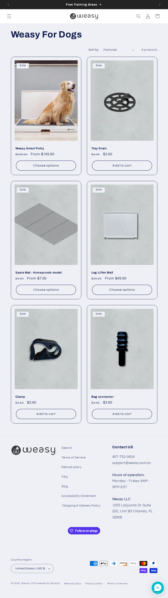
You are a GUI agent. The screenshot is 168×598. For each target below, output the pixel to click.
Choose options (46, 165)
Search (66, 447)
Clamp (20, 397)
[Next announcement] (159, 4)
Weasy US (27, 583)
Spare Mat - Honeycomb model (38, 272)
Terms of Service (73, 457)
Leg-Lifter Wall (102, 272)
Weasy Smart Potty (29, 148)
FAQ (64, 476)
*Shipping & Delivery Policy (80, 505)
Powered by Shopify (47, 583)
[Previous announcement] (8, 4)
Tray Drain (99, 148)
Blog (64, 486)
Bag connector (102, 397)
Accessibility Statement (78, 496)
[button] (9, 16)
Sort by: (94, 49)
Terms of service (117, 583)
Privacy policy (94, 583)
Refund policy (71, 467)
